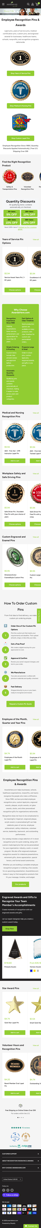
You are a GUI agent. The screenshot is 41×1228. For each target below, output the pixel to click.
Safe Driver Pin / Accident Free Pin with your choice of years (14, 514)
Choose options (15, 290)
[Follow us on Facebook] (3, 1190)
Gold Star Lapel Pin (11, 1023)
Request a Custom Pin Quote (21, 704)
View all (36, 240)
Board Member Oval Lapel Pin (14, 1084)
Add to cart (15, 461)
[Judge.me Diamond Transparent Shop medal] (15, 1136)
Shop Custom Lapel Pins (20, 138)
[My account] (32, 4)
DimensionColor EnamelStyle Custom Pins (14, 576)
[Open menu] (3, 4)
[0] (37, 4)
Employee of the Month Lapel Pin (13, 758)
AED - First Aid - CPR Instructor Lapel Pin (12, 452)
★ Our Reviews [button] (39, 616)
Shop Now (9, 929)
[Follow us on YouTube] (12, 1190)
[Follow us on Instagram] (7, 1190)
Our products (20, 884)
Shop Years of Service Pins (20, 73)
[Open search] (28, 4)
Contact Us (32, 1226)
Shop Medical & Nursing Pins (20, 106)
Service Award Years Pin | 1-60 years (14, 278)
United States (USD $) (10, 1179)
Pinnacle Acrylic (10, 967)
